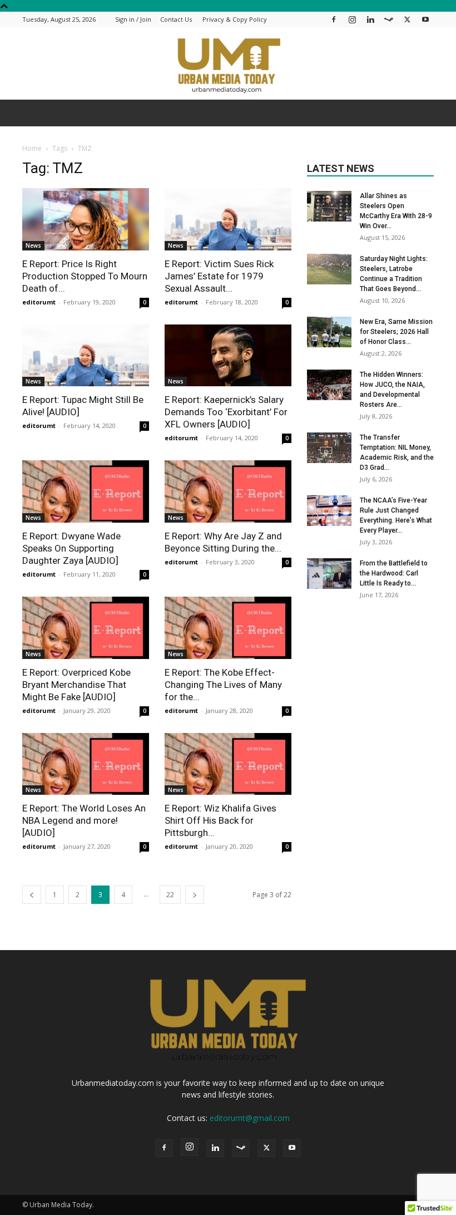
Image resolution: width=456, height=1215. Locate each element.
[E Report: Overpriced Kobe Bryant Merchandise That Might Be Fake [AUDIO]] (85, 628)
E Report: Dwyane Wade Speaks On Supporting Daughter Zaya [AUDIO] (71, 548)
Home (32, 148)
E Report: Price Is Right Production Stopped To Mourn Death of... (84, 276)
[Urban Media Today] (228, 64)
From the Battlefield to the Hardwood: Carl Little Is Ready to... (394, 573)
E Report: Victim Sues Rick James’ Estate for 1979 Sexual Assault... (219, 276)
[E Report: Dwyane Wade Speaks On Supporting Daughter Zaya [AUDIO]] (85, 491)
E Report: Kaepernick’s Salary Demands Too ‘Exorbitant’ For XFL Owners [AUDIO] (226, 412)
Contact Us (176, 19)
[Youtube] (425, 19)
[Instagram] (352, 19)
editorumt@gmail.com (250, 1118)
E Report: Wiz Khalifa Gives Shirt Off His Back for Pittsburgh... (220, 820)
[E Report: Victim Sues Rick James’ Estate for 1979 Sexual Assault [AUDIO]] (228, 219)
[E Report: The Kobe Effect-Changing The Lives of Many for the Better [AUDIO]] (228, 628)
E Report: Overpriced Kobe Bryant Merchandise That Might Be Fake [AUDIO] (76, 684)
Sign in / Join (133, 19)
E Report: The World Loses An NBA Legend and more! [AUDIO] (84, 820)
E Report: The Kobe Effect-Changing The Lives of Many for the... (223, 684)
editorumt (39, 302)
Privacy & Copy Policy (234, 19)
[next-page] (194, 895)
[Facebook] (333, 19)
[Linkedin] (370, 19)
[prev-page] (31, 895)
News (33, 245)
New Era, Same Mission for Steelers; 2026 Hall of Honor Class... (396, 332)
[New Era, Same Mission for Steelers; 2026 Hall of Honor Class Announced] (329, 332)
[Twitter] (407, 19)
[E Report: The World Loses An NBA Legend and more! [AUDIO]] (85, 764)
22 (170, 894)
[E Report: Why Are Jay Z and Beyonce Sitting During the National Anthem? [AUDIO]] (228, 491)
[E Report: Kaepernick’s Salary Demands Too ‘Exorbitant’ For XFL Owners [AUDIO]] (228, 355)
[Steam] (388, 19)
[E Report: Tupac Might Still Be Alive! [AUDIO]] (85, 355)
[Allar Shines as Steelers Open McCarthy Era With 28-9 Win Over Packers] (329, 206)
